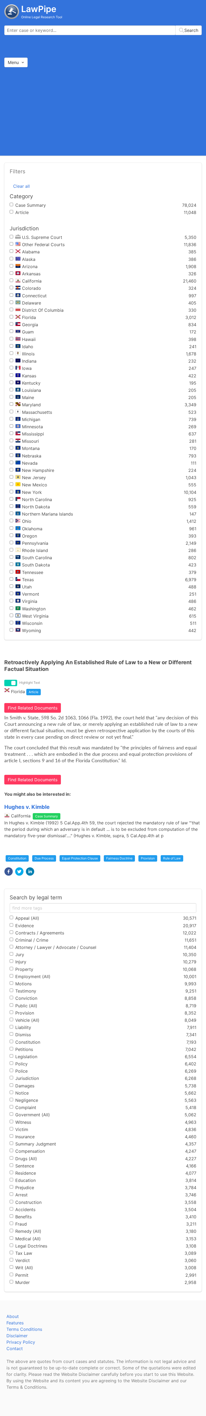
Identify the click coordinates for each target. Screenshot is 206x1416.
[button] (8, 871)
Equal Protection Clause (80, 858)
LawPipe (38, 9)
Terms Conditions (24, 1329)
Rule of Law (172, 858)
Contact (14, 1348)
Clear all (21, 186)
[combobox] (103, 30)
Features (15, 1322)
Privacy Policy (20, 1342)
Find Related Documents (32, 708)
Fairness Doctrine (119, 858)
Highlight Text (29, 683)
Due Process (44, 858)
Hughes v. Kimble (27, 807)
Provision (148, 858)
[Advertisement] (103, 111)
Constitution (17, 858)
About (12, 1316)
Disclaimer (17, 1335)
